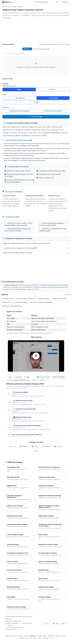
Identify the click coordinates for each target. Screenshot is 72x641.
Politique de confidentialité (13, 621)
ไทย (51, 638)
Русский (63, 636)
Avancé (52, 89)
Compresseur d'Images (20, 302)
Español (20, 636)
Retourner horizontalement (20, 111)
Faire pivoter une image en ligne (26, 409)
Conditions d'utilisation (11, 623)
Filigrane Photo (6, 302)
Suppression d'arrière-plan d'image (12, 306)
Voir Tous (68, 294)
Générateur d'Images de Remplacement (41, 302)
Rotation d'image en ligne (24, 417)
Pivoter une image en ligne (24, 400)
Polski (26, 638)
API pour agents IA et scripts (15, 627)
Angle (4, 94)
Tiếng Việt (46, 638)
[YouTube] (53, 623)
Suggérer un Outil (12, 629)
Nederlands (51, 636)
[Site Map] (44, 623)
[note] (59, 623)
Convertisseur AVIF (7, 298)
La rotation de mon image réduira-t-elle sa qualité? (20, 248)
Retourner (5, 107)
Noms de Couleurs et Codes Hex (25, 298)
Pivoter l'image (37, 117)
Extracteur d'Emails (43, 298)
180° (37, 102)
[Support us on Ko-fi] (66, 623)
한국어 (35, 638)
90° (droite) (54, 98)
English (15, 636)
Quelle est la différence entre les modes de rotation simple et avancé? (26, 243)
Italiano (45, 636)
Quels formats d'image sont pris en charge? (17, 253)
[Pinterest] (62, 623)
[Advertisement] (36, 31)
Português (39, 636)
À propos (10, 625)
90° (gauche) (20, 98)
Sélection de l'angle (8, 86)
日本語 (58, 636)
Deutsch (26, 636)
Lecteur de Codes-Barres (59, 298)
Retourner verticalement (54, 111)
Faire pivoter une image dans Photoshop (28, 425)
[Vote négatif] (9, 395)
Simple (19, 89)
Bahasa (21, 638)
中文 (30, 638)
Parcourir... (27, 49)
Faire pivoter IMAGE (21, 392)
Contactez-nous (27, 623)
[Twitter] (56, 623)
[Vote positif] (9, 392)
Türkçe (40, 638)
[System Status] (50, 623)
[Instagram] (47, 623)
